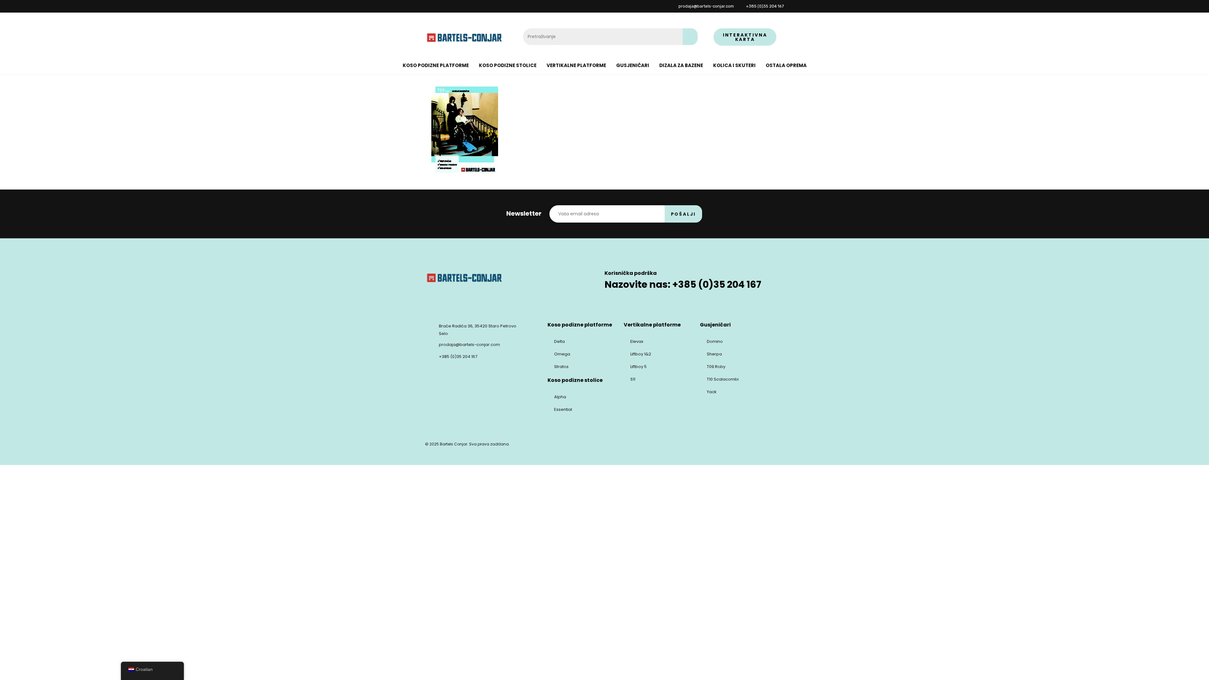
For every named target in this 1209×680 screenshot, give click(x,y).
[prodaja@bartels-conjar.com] (429, 344)
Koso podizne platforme (436, 65)
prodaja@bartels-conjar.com (469, 345)
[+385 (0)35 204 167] (429, 356)
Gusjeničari (632, 65)
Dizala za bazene (681, 65)
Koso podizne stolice (507, 65)
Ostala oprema (786, 65)
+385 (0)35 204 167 (458, 357)
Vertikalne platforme (576, 65)
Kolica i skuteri (734, 65)
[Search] (690, 36)
